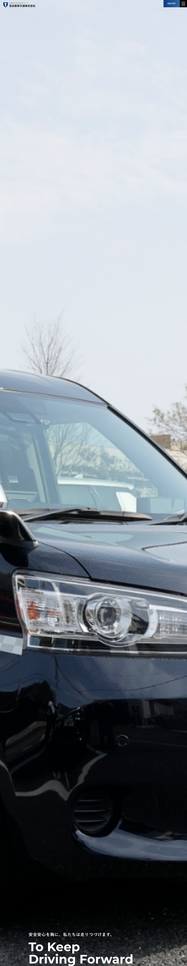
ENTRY (172, 3)
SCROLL (155, 962)
